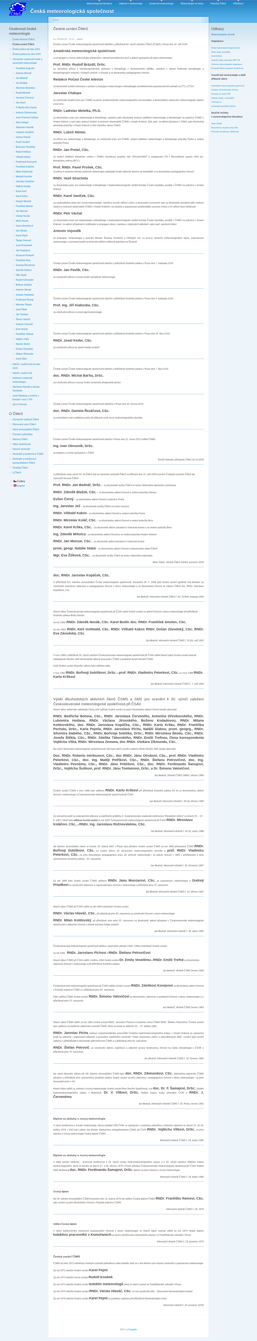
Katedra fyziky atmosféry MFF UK (225, 60)
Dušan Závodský (24, 349)
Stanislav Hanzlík (24, 127)
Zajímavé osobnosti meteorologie (22, 380)
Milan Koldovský (24, 171)
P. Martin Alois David (26, 107)
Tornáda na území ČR (220, 94)
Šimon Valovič (23, 319)
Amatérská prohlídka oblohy (223, 106)
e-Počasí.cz (216, 102)
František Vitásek (24, 334)
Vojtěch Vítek (22, 339)
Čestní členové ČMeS (23, 39)
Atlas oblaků (216, 123)
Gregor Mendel (23, 201)
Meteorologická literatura (99, 3)
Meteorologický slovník (223, 34)
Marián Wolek (23, 344)
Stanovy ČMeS (20, 439)
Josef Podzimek (24, 245)
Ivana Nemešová (24, 225)
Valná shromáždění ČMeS (25, 429)
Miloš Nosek (22, 221)
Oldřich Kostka (23, 186)
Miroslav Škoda (24, 304)
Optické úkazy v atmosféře (222, 98)
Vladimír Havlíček (25, 132)
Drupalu (132, 1329)
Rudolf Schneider (25, 280)
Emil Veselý (22, 329)
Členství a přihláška (22, 434)
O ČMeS (16, 472)
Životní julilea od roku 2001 (26, 49)
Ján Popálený (23, 250)
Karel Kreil (21, 191)
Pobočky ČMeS (218, 3)
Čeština (21, 481)
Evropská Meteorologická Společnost (227, 68)
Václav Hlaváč (23, 137)
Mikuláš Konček (24, 176)
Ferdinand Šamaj (24, 299)
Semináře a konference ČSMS (27, 454)
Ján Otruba (21, 230)
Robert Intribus (23, 152)
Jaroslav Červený (25, 97)
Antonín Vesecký (24, 324)
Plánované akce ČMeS (24, 424)
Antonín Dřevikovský (26, 112)
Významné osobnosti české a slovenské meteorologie (27, 61)
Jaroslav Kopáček (25, 181)
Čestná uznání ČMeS (23, 44)
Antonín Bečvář (23, 73)
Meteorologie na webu (192, 3)
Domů (56, 20)
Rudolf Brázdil (23, 92)
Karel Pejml (22, 235)
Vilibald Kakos (23, 157)
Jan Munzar (22, 211)
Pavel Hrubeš (23, 142)
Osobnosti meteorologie (161, 3)
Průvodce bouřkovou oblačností (225, 132)
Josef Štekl (21, 309)
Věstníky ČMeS (20, 467)
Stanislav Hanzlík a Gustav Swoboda (26, 389)
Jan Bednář (22, 78)
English (21, 486)
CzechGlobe (216, 56)
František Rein (23, 260)
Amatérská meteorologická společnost (227, 86)
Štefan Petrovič (23, 240)
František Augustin (25, 68)
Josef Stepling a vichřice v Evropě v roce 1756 (25, 397)
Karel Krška (22, 196)
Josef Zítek (21, 358)
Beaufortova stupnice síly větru (224, 128)
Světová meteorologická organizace (226, 64)
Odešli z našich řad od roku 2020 (26, 366)
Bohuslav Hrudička (25, 147)
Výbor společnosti (21, 444)
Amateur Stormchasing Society (224, 90)
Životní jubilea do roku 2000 (26, 54)
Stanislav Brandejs (25, 88)
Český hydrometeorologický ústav (225, 48)
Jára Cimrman (19, 404)
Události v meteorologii (130, 3)
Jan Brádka (21, 83)
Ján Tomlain (22, 314)
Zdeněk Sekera (23, 270)
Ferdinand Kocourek (26, 162)
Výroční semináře (21, 449)
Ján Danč (21, 102)
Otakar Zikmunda (24, 354)
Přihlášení (238, 3)
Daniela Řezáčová (25, 265)
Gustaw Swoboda (25, 294)
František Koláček (25, 166)
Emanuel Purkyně (25, 255)
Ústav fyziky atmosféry (220, 52)
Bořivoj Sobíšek (24, 284)
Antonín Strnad (23, 289)
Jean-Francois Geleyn (27, 117)
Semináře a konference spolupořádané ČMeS (24, 461)
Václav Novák (23, 216)
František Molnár (24, 206)
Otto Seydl (21, 275)
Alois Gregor (22, 122)
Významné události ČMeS (25, 419)
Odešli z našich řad (22, 373)
